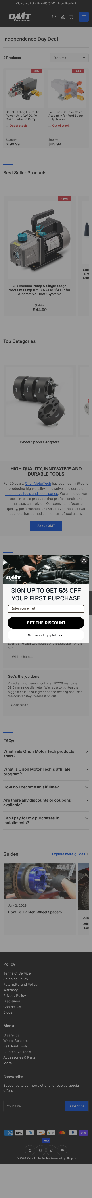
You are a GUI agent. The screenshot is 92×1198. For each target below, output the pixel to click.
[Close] (84, 560)
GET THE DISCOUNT (46, 622)
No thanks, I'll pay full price (46, 635)
